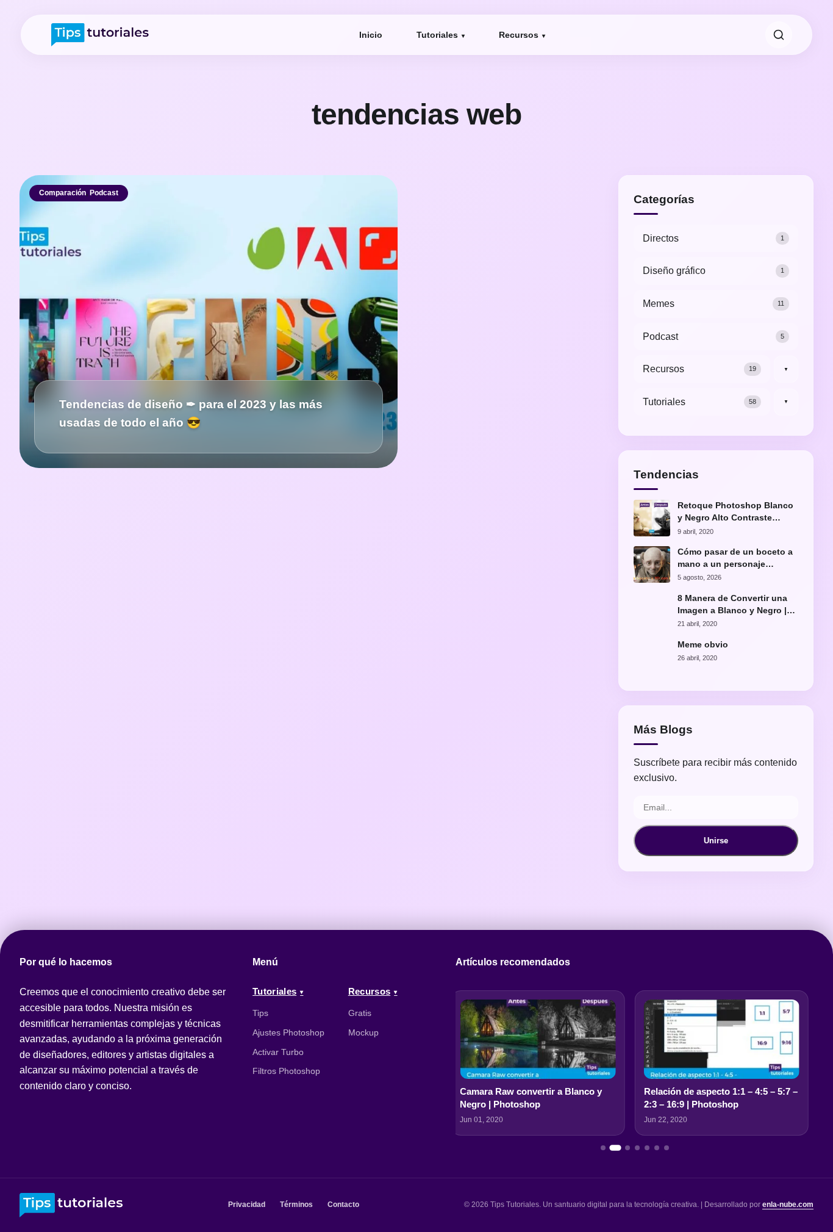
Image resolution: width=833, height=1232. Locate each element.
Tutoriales (437, 35)
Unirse (716, 840)
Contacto (343, 1204)
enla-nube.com (787, 1204)
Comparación (62, 193)
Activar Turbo (278, 1052)
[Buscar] (778, 34)
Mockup (363, 1032)
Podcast (104, 193)
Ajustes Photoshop (288, 1032)
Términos (296, 1204)
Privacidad (246, 1204)
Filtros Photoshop (286, 1071)
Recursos (518, 35)
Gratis (359, 1013)
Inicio (370, 35)
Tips (260, 1013)
